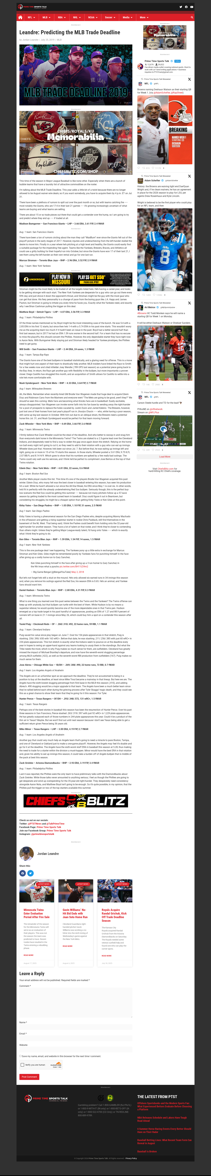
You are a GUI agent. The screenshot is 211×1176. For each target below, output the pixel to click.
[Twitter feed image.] (164, 129)
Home (20, 17)
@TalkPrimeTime (55, 823)
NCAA (91, 17)
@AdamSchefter (162, 92)
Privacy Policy (131, 1158)
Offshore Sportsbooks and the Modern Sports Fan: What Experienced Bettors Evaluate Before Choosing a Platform (164, 1106)
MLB (45, 17)
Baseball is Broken (147, 1151)
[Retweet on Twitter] (142, 79)
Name (23, 1022)
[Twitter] (181, 7)
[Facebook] (186, 7)
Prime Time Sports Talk (49, 827)
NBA (60, 17)
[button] (192, 17)
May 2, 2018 (77, 572)
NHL (75, 17)
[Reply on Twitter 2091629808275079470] (139, 295)
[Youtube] (191, 7)
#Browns (141, 313)
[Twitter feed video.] (164, 430)
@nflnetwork (156, 409)
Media (126, 17)
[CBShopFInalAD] (75, 174)
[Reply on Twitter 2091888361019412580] (139, 168)
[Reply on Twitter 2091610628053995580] (139, 385)
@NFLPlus (153, 412)
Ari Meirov (150, 307)
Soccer (108, 17)
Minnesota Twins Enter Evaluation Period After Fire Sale (37, 913)
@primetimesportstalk (42, 834)
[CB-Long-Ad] (76, 806)
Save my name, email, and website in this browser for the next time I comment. (61, 1056)
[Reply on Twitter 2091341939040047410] (139, 450)
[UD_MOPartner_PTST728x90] (75, 285)
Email (23, 1034)
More (142, 17)
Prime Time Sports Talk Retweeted (157, 79)
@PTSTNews (34, 823)
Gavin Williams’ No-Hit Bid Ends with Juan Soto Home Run (75, 913)
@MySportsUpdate (167, 307)
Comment (25, 986)
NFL (30, 17)
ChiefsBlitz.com (166, 468)
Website (23, 1045)
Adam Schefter (152, 180)
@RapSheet (177, 92)
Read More (28, 955)
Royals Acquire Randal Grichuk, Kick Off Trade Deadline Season (114, 915)
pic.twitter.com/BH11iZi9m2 (74, 566)
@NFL (156, 84)
